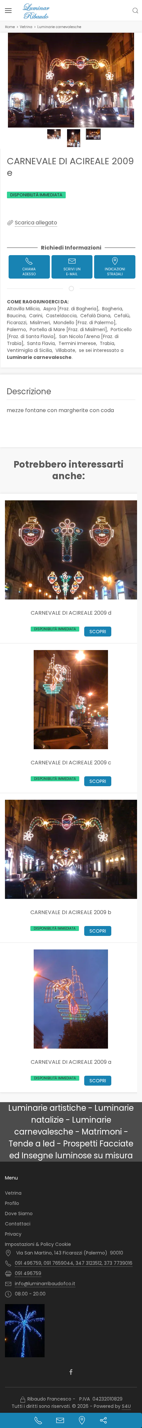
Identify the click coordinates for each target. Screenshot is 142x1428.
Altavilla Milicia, (24, 308)
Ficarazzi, (18, 322)
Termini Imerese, (78, 343)
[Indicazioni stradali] (82, 1420)
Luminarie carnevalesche (59, 26)
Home (10, 26)
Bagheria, (113, 308)
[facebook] (71, 1372)
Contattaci (17, 1223)
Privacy (13, 1234)
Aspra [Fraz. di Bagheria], (72, 308)
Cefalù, (123, 315)
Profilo (12, 1203)
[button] (135, 10)
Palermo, (17, 329)
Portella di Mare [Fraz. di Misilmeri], (69, 329)
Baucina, (17, 315)
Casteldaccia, (62, 315)
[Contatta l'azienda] (60, 1420)
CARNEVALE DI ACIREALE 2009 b (70, 912)
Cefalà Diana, (96, 315)
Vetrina (26, 26)
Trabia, (108, 343)
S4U (126, 1406)
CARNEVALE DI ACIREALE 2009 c (71, 762)
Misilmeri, (41, 322)
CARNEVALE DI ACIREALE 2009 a (71, 1061)
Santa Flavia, (42, 343)
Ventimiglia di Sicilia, (30, 350)
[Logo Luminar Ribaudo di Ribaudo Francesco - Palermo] (36, 11)
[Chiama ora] (38, 1420)
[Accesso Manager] (22, 1399)
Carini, (37, 315)
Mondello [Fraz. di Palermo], (85, 322)
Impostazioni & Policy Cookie (38, 1244)
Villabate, (66, 350)
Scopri (97, 631)
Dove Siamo (19, 1213)
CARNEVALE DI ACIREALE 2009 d (71, 612)
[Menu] (8, 10)
